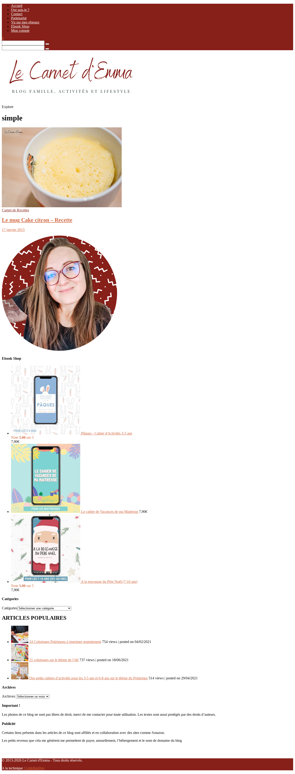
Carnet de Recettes (15, 210)
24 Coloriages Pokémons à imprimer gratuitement (65, 642)
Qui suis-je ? (20, 10)
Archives (8, 696)
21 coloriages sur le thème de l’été (54, 660)
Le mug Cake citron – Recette (37, 220)
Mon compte (20, 30)
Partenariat (19, 18)
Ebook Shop (20, 26)
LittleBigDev (35, 768)
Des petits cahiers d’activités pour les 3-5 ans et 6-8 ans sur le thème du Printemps (88, 678)
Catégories (9, 608)
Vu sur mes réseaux (25, 22)
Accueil (16, 6)
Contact (16, 14)
